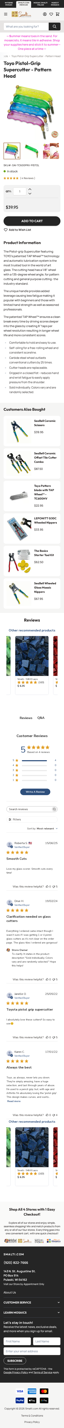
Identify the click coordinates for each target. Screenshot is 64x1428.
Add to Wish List (20, 230)
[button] (9, 4)
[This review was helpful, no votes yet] (47, 887)
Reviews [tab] (26, 718)
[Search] (54, 26)
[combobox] (42, 828)
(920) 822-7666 (16, 1262)
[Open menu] (6, 14)
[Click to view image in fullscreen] (32, 111)
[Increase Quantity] (30, 189)
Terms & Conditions (32, 1415)
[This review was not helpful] (53, 887)
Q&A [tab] (40, 718)
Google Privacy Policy (16, 1372)
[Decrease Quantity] (30, 193)
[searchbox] (29, 809)
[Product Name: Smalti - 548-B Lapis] (32, 665)
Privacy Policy (32, 1422)
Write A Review (35, 792)
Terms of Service (42, 1372)
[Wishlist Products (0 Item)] (51, 14)
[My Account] (45, 14)
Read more (13, 1101)
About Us (10, 1292)
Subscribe (14, 1360)
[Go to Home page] (21, 14)
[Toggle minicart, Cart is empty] (57, 14)
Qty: (8, 191)
